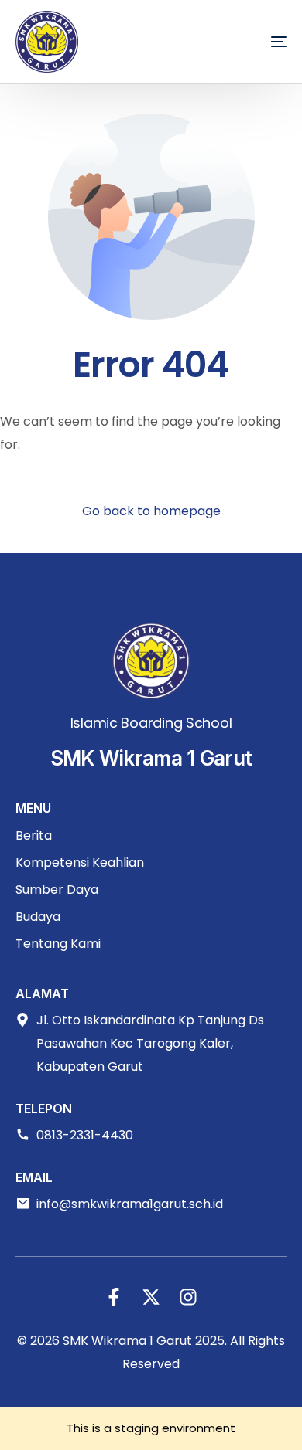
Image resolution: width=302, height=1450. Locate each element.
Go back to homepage (151, 511)
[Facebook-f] (114, 1297)
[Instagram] (188, 1297)
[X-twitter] (151, 1297)
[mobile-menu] (256, 42)
